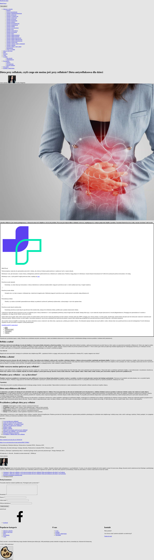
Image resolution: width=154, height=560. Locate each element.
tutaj (38, 276)
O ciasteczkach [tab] (14, 325)
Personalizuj (8, 331)
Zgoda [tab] (3, 325)
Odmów (7, 333)
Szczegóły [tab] (7, 325)
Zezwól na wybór (9, 329)
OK (6, 328)
